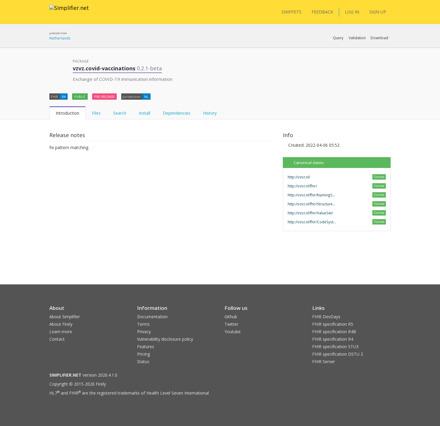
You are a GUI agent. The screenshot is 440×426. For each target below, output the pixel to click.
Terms (143, 324)
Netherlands (59, 38)
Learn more (60, 331)
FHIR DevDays (326, 316)
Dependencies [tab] (176, 113)
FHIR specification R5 (332, 324)
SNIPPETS (291, 12)
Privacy (144, 331)
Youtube (232, 331)
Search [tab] (119, 113)
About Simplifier (64, 316)
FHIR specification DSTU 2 (337, 354)
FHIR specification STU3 (335, 346)
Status (143, 361)
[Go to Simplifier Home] (69, 11)
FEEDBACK (322, 12)
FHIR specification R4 (332, 339)
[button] (338, 38)
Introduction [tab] (67, 113)
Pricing (143, 354)
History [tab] (210, 113)
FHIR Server (323, 361)
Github (230, 316)
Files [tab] (96, 113)
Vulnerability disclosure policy (165, 339)
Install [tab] (144, 113)
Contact (57, 339)
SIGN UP (377, 12)
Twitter (231, 324)
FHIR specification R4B (334, 331)
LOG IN (352, 12)
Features (145, 346)
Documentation (152, 316)
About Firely (60, 324)
